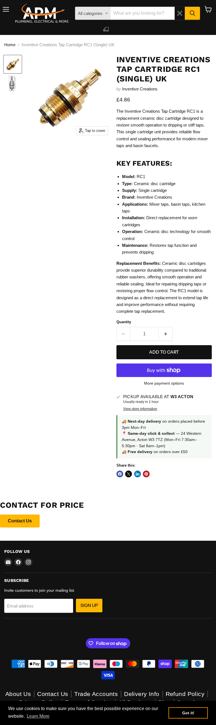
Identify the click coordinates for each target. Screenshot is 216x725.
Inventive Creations (140, 89)
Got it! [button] (188, 713)
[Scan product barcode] (180, 13)
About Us (18, 694)
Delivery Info (141, 694)
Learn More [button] (38, 716)
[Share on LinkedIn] (137, 474)
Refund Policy (185, 694)
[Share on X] (128, 474)
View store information (140, 409)
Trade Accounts (96, 694)
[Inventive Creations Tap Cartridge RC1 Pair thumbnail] (13, 64)
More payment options (164, 383)
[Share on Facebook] (119, 474)
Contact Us (20, 520)
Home (9, 44)
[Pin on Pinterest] (146, 474)
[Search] (192, 13)
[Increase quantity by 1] (166, 334)
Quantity (123, 322)
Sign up (89, 605)
